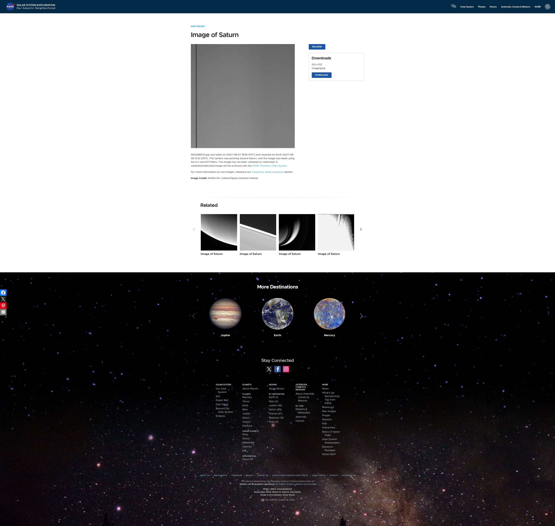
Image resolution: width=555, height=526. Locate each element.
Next (361, 229)
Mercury (329, 335)
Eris (244, 451)
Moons (273, 385)
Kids (324, 423)
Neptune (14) (276, 418)
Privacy (250, 475)
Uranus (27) (275, 413)
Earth (277, 335)
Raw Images (198, 26)
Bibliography (220, 475)
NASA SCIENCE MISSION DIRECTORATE (290, 475)
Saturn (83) (275, 409)
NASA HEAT (329, 454)
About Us (205, 475)
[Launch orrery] (453, 7)
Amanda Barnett (284, 489)
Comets (300, 421)
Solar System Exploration (36, 4)
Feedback (237, 475)
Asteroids (301, 417)
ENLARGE (317, 47)
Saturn (246, 418)
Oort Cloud (222, 404)
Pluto (245, 434)
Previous (194, 229)
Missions (327, 419)
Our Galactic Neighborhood (36, 9)
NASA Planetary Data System (269, 166)
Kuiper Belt (222, 400)
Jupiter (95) (275, 405)
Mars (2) (273, 401)
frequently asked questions (268, 172)
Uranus (246, 422)
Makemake (248, 442)
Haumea (247, 447)
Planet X (247, 459)
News (325, 389)
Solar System (223, 385)
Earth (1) (273, 397)
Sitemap (334, 475)
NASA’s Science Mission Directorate (297, 484)
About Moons (276, 389)
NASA (10, 6)
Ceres (245, 438)
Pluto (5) (274, 422)
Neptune (247, 426)
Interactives (328, 427)
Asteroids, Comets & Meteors (301, 387)
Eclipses (220, 416)
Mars (245, 409)
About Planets (250, 389)
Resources (328, 407)
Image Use (263, 475)
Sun (218, 396)
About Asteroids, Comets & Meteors (305, 397)
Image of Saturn (212, 254)
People (326, 415)
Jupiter (225, 335)
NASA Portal (318, 475)
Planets (246, 385)
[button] (537, 7)
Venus (245, 401)
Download (321, 75)
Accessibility (348, 475)
